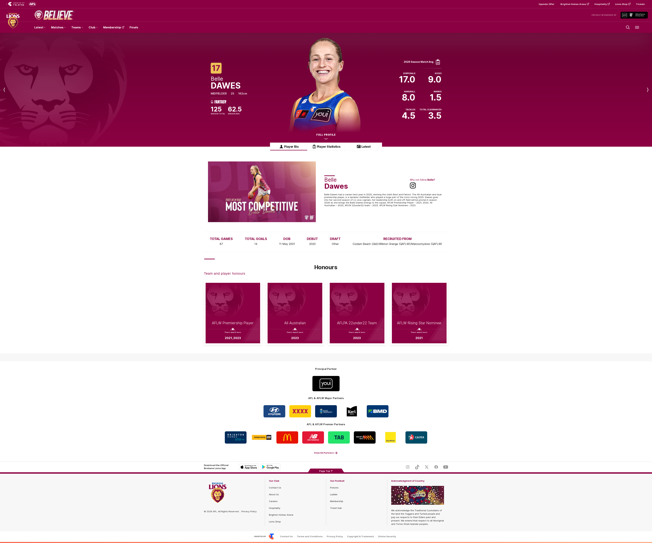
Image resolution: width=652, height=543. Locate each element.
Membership (112, 27)
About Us (274, 494)
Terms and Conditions (310, 536)
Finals (134, 27)
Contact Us (275, 487)
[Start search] (628, 27)
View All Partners (324, 452)
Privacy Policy (249, 511)
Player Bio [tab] (291, 146)
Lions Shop (621, 4)
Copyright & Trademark (360, 536)
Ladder (334, 494)
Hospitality (600, 4)
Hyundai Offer (546, 4)
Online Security (387, 536)
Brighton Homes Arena (573, 4)
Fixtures (334, 487)
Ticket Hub (336, 508)
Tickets (640, 4)
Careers (273, 501)
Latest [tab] (366, 146)
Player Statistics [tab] (328, 146)
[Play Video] (262, 192)
